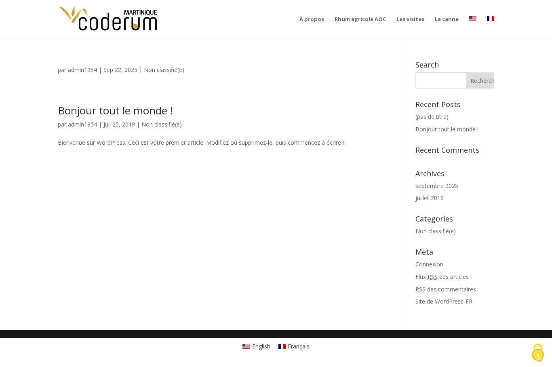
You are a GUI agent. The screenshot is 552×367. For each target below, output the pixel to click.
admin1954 (82, 70)
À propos (311, 19)
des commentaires (445, 289)
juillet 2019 (429, 198)
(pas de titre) (432, 116)
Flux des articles (442, 277)
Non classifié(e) (164, 70)
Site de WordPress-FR (443, 301)
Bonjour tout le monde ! (115, 110)
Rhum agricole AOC (360, 19)
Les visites (410, 19)
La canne (447, 19)
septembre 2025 (436, 186)
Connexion (429, 264)
